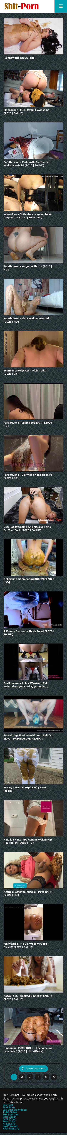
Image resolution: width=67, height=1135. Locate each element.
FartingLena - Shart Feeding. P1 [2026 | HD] (29, 424)
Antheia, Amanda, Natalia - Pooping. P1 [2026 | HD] (28, 893)
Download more (35, 1069)
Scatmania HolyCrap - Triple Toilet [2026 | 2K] (25, 372)
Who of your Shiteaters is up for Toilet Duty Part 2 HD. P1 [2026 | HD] (28, 216)
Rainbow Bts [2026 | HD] (19, 58)
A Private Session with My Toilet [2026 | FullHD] (29, 633)
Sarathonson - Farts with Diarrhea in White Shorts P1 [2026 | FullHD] (26, 164)
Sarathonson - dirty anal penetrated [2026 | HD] (26, 320)
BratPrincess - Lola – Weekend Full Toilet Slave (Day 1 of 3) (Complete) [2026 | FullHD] (26, 685)
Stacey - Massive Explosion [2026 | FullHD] (26, 789)
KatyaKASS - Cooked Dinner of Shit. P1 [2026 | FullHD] (28, 997)
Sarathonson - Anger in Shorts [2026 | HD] (28, 268)
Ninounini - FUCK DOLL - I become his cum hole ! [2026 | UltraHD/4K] (28, 1050)
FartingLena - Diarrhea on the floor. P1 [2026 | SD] (28, 476)
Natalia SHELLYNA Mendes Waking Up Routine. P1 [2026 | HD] (28, 841)
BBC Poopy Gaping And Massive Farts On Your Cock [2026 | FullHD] (27, 528)
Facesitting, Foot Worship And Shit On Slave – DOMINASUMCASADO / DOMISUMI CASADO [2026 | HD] (28, 737)
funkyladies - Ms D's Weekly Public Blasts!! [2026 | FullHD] (25, 945)
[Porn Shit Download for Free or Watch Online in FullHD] (22, 6)
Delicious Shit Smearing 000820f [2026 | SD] (29, 581)
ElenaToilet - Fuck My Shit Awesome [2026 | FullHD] (26, 112)
